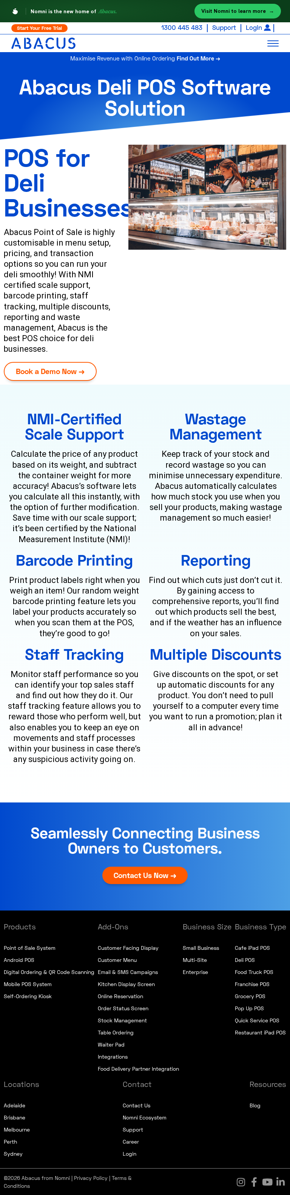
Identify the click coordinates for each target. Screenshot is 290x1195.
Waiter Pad (111, 1044)
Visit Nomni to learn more (237, 11)
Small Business (201, 948)
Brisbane (14, 1117)
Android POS (19, 960)
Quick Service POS (257, 1020)
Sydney (13, 1153)
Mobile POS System (28, 984)
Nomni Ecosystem (145, 1117)
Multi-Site (195, 960)
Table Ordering (116, 1032)
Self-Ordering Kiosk (28, 996)
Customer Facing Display (128, 948)
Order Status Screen (123, 1008)
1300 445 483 (181, 27)
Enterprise (195, 972)
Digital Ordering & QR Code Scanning (49, 972)
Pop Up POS (249, 1008)
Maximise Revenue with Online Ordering (145, 58)
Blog (255, 1105)
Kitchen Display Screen (126, 984)
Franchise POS (252, 984)
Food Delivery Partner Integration (138, 1068)
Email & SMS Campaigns (128, 972)
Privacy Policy (91, 1178)
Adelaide (14, 1105)
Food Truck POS (254, 972)
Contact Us (136, 1105)
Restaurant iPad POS (260, 1032)
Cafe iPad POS (252, 948)
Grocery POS (250, 996)
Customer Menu (117, 960)
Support (224, 27)
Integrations (113, 1056)
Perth (10, 1141)
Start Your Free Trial (39, 28)
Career (131, 1141)
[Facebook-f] (254, 1181)
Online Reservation (120, 996)
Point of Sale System (30, 948)
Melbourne (17, 1129)
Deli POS (245, 960)
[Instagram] (241, 1181)
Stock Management (122, 1020)
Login (254, 27)
